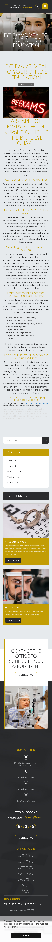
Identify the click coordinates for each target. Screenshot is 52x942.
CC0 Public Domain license (35, 403)
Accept (26, 935)
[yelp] (33, 826)
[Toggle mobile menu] (6, 5)
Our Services (13, 466)
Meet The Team (14, 471)
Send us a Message (26, 801)
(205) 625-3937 (26, 777)
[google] (26, 826)
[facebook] (19, 826)
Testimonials (13, 477)
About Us (11, 460)
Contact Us (12, 482)
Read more (12, 560)
